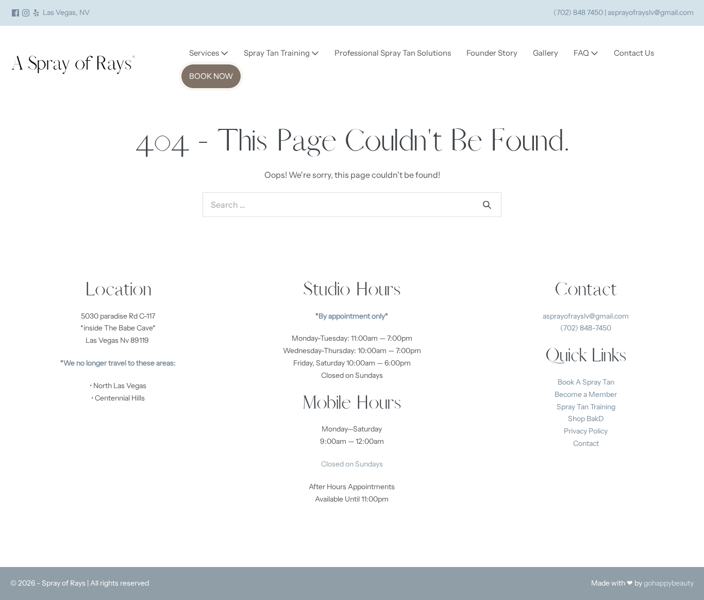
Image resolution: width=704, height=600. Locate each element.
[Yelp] (36, 13)
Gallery (545, 53)
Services (205, 53)
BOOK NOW (211, 76)
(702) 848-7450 (585, 327)
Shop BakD (586, 418)
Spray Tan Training (277, 53)
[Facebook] (15, 13)
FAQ (582, 53)
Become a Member (586, 394)
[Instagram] (25, 13)
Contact (586, 443)
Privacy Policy (586, 431)
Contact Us (634, 53)
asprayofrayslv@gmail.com (586, 316)
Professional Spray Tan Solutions (392, 53)
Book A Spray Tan (586, 382)
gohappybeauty (669, 583)
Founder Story (491, 53)
